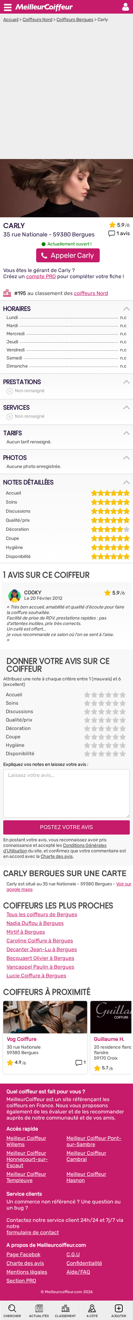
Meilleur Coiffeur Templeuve (26, 1177)
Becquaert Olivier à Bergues (40, 958)
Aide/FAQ (78, 1272)
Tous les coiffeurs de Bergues (41, 914)
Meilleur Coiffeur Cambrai (86, 1156)
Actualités (39, 1316)
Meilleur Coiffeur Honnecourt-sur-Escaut (27, 1159)
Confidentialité (84, 1263)
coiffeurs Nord (91, 293)
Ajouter (118, 1316)
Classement (65, 1316)
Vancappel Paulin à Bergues (40, 967)
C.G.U (73, 1254)
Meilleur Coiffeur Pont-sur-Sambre (93, 1141)
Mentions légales (26, 1272)
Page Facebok (23, 1254)
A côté (92, 1316)
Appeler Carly (72, 255)
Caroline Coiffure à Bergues (39, 941)
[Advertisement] (66, 92)
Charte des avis (57, 856)
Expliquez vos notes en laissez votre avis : (45, 764)
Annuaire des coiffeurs (44, 7)
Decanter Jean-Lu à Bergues (41, 949)
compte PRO (41, 276)
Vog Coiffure (21, 1039)
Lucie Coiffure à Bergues (36, 976)
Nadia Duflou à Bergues (35, 923)
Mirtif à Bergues (25, 932)
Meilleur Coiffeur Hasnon (86, 1177)
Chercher (12, 1316)
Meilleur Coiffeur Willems (26, 1141)
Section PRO (21, 1281)
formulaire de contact (32, 1232)
